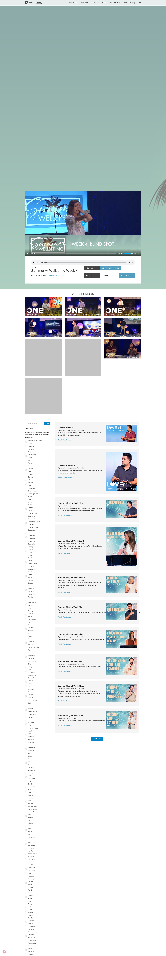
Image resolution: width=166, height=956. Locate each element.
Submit (47, 423)
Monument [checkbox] (31, 837)
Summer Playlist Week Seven (71, 577)
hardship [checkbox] (30, 708)
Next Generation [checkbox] (33, 854)
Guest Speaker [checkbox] (33, 700)
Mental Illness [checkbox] (32, 812)
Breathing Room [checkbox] (33, 494)
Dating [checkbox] (30, 555)
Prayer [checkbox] (30, 904)
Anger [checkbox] (30, 452)
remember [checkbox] (31, 929)
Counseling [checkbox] (31, 544)
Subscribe (125, 275)
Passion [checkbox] (30, 881)
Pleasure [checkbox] (31, 893)
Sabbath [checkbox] (30, 948)
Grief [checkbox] (29, 692)
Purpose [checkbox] (30, 915)
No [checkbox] (29, 862)
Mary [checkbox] (29, 801)
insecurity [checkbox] (31, 739)
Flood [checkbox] (30, 636)
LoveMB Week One (66, 465)
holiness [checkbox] (30, 720)
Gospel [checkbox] (30, 681)
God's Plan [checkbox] (31, 672)
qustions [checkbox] (30, 923)
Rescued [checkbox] (31, 935)
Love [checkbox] (29, 792)
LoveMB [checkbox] (30, 795)
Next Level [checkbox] (31, 856)
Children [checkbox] (30, 502)
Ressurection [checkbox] (32, 940)
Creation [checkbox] (30, 549)
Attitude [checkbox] (30, 460)
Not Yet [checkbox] (30, 865)
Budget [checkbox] (30, 496)
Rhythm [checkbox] (30, 946)
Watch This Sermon (65, 440)
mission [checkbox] (30, 826)
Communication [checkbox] (33, 513)
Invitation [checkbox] (31, 750)
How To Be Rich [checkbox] (33, 728)
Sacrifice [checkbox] (31, 951)
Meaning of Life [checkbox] (33, 806)
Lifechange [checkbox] (31, 778)
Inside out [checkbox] (31, 742)
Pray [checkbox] (29, 901)
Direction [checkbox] (31, 572)
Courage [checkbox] (30, 547)
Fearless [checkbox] (31, 625)
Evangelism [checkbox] (31, 594)
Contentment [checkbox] (32, 538)
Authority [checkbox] (31, 463)
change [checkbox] (30, 499)
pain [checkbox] (29, 873)
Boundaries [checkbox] (31, 488)
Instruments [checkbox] (32, 748)
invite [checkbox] (29, 753)
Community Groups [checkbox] (34, 521)
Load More (97, 738)
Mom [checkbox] (29, 828)
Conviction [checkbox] (31, 541)
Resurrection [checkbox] (32, 943)
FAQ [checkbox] (29, 608)
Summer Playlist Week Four (70, 661)
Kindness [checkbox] (31, 767)
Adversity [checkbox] (31, 449)
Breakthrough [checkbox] (32, 491)
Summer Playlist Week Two (70, 716)
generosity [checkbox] (31, 655)
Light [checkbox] (29, 781)
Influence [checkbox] (31, 736)
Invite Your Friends (110, 268)
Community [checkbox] (31, 519)
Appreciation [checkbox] (32, 454)
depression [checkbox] (31, 569)
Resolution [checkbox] (31, 937)
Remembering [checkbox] (32, 932)
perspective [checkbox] (31, 887)
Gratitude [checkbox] (31, 689)
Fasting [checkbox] (30, 611)
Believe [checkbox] (30, 474)
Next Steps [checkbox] (31, 859)
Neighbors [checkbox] (31, 848)
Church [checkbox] (30, 508)
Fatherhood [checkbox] (31, 614)
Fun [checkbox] (29, 650)
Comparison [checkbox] (32, 524)
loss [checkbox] (29, 789)
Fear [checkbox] (29, 622)
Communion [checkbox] (32, 516)
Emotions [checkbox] (31, 588)
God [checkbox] (29, 669)
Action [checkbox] (30, 443)
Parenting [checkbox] (31, 879)
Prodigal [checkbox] (30, 909)
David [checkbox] (30, 558)
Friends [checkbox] (30, 644)
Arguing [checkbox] (30, 457)
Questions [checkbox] (31, 921)
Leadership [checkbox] (31, 770)
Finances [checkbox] (31, 630)
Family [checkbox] (30, 605)
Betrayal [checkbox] (30, 477)
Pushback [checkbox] (31, 918)
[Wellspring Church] (33, 3)
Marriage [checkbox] (31, 798)
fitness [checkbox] (30, 633)
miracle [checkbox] (30, 820)
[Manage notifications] (4, 951)
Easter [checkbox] (30, 577)
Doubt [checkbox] (30, 574)
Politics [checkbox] (30, 895)
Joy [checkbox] (29, 761)
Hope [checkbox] (29, 725)
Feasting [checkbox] (30, 628)
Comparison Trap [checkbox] (33, 527)
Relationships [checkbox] (32, 926)
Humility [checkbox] (30, 731)
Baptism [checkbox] (30, 468)
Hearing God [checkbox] (32, 714)
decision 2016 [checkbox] (32, 563)
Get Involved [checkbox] (32, 661)
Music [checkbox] (30, 842)
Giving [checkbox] (30, 667)
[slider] (75, 254)
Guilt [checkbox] (29, 703)
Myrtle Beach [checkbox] (32, 845)
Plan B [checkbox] (30, 890)
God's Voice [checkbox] (32, 675)
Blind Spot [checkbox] (31, 485)
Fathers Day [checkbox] (32, 619)
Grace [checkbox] (30, 683)
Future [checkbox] (30, 653)
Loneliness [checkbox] (31, 787)
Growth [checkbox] (30, 697)
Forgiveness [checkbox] (32, 639)
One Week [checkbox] (31, 870)
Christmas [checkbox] (31, 505)
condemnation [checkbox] (32, 533)
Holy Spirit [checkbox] (31, 722)
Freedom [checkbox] (31, 641)
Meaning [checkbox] (30, 803)
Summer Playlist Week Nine (70, 503)
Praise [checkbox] (30, 898)
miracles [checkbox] (30, 823)
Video (90, 275)
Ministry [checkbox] (30, 817)
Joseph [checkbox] (30, 759)
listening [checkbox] (30, 784)
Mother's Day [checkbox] (32, 840)
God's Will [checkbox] (31, 678)
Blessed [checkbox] (30, 482)
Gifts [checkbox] (29, 664)
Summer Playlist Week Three (71, 686)
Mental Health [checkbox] (32, 809)
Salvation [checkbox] (31, 954)
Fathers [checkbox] (30, 616)
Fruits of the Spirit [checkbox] (33, 647)
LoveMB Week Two (66, 428)
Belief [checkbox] (30, 471)
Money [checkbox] (30, 834)
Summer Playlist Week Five (70, 634)
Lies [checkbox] (29, 775)
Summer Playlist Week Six (70, 607)
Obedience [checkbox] (31, 868)
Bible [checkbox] (29, 480)
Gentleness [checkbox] (31, 658)
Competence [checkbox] (32, 530)
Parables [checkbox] (31, 876)
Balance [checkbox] (30, 466)
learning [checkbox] (30, 773)
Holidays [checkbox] (31, 717)
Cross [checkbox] (30, 552)
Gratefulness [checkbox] (32, 686)
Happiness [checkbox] (31, 706)
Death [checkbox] (30, 561)
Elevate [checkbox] (30, 583)
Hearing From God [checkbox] (34, 711)
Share (106, 275)
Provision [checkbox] (31, 912)
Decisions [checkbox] (31, 566)
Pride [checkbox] (29, 907)
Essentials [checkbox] (31, 591)
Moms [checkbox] (30, 831)
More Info (55, 275)
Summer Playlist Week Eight (71, 541)
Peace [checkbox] (30, 884)
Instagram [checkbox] (31, 745)
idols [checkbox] (29, 734)
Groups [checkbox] (30, 694)
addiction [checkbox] (31, 446)
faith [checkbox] (29, 600)
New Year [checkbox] (31, 851)
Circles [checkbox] (30, 510)
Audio (90, 268)
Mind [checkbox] (29, 814)
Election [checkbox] (30, 580)
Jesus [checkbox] (30, 756)
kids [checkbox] (29, 764)
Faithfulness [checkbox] (32, 602)
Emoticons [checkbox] (31, 586)
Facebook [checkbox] (31, 597)
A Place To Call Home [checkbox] (35, 441)
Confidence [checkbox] (31, 535)
